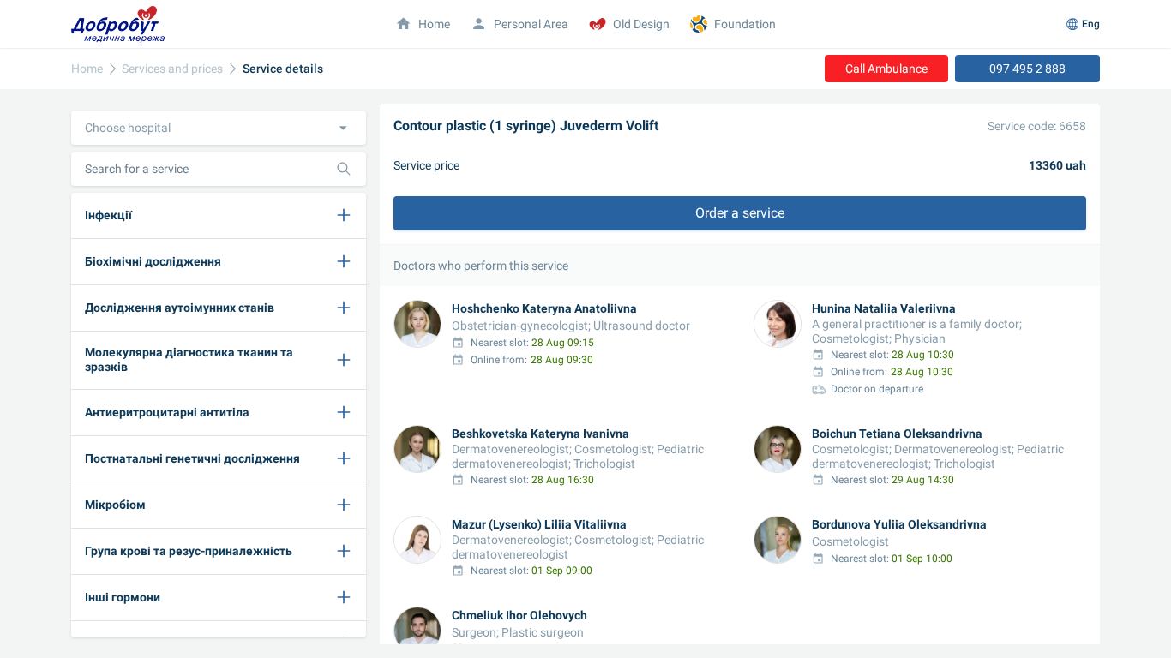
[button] (218, 128)
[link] (87, 69)
